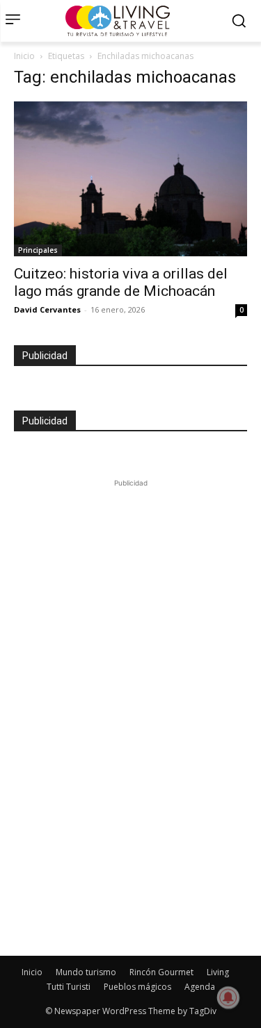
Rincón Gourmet (161, 972)
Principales (38, 250)
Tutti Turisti (68, 987)
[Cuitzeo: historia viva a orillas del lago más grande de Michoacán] (130, 178)
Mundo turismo (86, 972)
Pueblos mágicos (137, 987)
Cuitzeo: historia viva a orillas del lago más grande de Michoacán (121, 282)
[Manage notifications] (228, 997)
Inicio (24, 56)
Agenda (199, 987)
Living (218, 972)
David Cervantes (47, 309)
